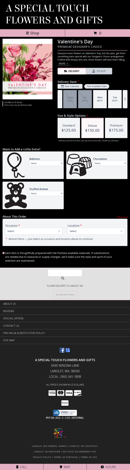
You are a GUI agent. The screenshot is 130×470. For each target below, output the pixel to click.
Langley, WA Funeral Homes (49, 446)
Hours (110, 467)
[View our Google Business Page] (67, 351)
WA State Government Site (79, 451)
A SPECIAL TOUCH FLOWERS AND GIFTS (54, 14)
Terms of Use (89, 457)
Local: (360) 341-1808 (65, 376)
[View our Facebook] (62, 351)
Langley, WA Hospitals (83, 446)
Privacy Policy (42, 457)
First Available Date (97, 86)
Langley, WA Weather (47, 451)
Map (66, 467)
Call (22, 467)
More (62, 63)
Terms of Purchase (66, 457)
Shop (34, 33)
